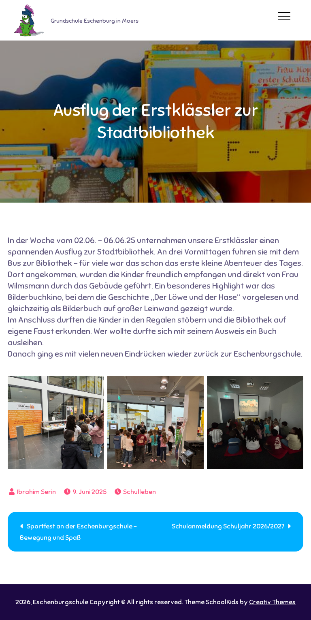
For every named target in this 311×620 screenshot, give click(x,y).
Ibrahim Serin (36, 492)
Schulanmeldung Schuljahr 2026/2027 (228, 526)
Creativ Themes (272, 602)
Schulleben (139, 492)
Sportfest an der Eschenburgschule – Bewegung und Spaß (78, 532)
